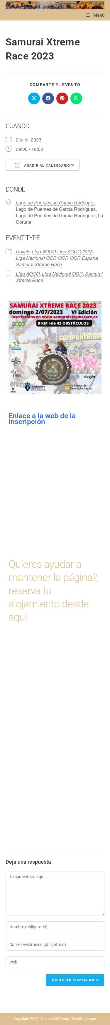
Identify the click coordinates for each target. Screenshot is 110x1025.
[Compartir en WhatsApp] (76, 98)
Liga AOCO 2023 (75, 251)
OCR (63, 257)
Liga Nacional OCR (36, 257)
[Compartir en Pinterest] (62, 98)
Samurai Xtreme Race (39, 264)
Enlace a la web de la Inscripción (43, 418)
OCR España (84, 257)
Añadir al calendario (46, 165)
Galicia (23, 251)
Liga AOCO (44, 251)
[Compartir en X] (34, 98)
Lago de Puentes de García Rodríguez (56, 202)
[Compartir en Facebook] (48, 98)
